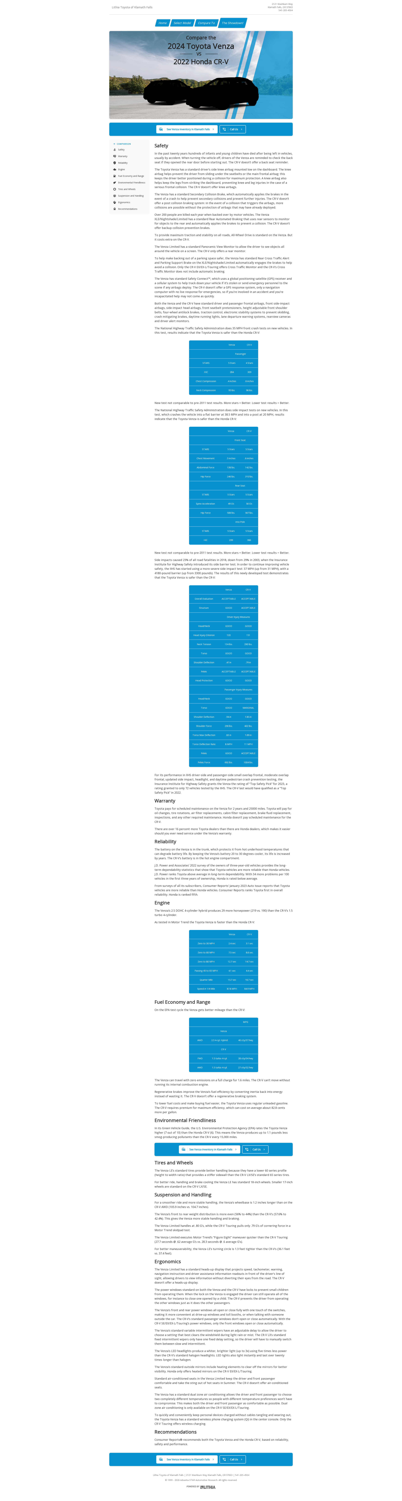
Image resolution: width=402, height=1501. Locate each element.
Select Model (182, 23)
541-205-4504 (286, 10)
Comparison (124, 144)
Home (162, 23)
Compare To (206, 23)
